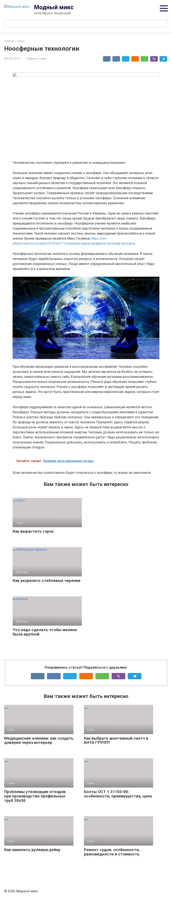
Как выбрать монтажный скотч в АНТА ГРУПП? (116, 740)
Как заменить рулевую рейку (32, 849)
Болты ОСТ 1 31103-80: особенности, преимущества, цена (118, 793)
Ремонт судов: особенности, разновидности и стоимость (112, 851)
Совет (43, 58)
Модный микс (54, 7)
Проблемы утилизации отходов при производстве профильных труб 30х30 (35, 796)
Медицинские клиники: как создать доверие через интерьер (38, 740)
